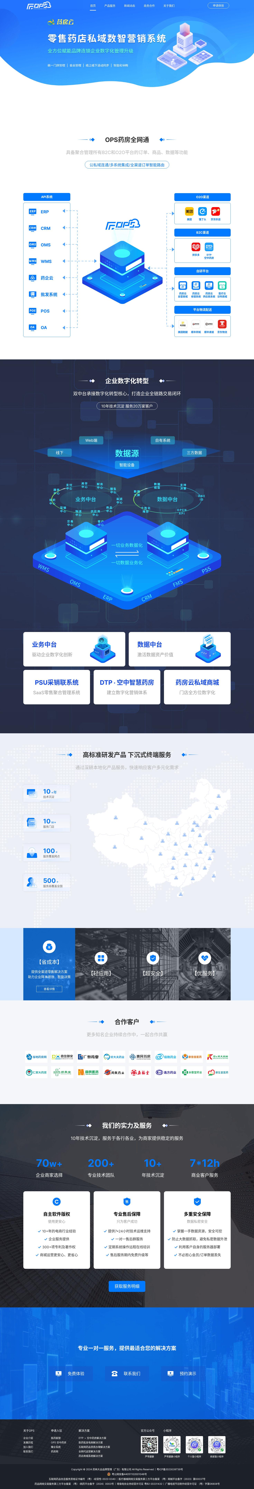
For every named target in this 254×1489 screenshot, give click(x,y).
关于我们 (169, 5)
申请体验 (218, 5)
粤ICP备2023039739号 (170, 1469)
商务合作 (149, 5)
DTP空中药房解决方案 (92, 1437)
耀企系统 (56, 1446)
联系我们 (28, 1451)
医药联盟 (56, 1437)
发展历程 (28, 1442)
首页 (93, 5)
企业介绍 (28, 1437)
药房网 (54, 1451)
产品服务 (109, 5)
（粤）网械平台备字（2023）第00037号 (183, 1478)
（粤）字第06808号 (208, 1483)
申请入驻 (56, 1430)
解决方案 (84, 1430)
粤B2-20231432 (153, 1483)
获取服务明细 (127, 1286)
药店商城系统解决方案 (91, 1455)
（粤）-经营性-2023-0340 (101, 1478)
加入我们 (28, 1446)
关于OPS (28, 1430)
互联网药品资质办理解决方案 (94, 1446)
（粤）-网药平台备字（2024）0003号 (93, 1483)
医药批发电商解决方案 (91, 1442)
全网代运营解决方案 (89, 1451)
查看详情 (49, 989)
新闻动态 (129, 5)
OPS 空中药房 (58, 1442)
